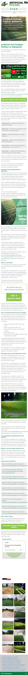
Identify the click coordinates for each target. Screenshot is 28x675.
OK (21, 550)
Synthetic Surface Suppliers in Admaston (11, 663)
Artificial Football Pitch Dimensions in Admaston (13, 670)
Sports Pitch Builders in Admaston (10, 658)
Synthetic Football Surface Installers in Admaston (13, 664)
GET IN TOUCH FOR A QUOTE (14, 100)
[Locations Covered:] (1, 2)
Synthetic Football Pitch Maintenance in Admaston (14, 668)
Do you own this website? (10, 549)
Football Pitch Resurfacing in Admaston (11, 661)
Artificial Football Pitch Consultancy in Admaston (13, 666)
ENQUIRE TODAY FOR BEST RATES (14, 526)
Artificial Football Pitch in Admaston (10, 657)
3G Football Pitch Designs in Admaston (11, 667)
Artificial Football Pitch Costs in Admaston (12, 660)
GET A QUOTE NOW (14, 297)
